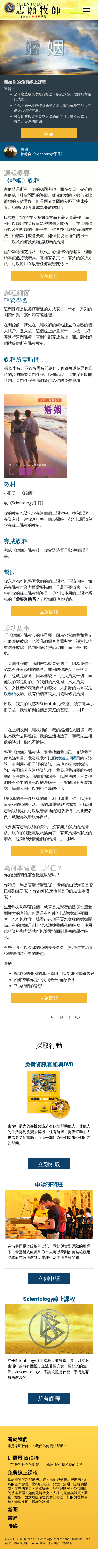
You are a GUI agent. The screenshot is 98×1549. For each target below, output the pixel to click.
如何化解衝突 (39, 1492)
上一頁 (58, 1017)
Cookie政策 (37, 1543)
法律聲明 (66, 1543)
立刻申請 (49, 1278)
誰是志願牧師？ (20, 1445)
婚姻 (17, 1497)
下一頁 (73, 1017)
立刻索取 (49, 1164)
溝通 (66, 1483)
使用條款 (53, 1543)
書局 (13, 1517)
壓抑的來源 (41, 1483)
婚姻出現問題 (68, 758)
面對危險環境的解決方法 (44, 1497)
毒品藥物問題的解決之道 (27, 1479)
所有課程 (49, 1398)
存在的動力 (23, 1488)
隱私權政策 (21, 1543)
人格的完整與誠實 (67, 1492)
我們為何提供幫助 (49, 1445)
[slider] (44, 71)
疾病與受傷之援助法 (65, 1479)
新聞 (13, 1509)
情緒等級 (42, 1488)
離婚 (12, 693)
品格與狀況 (61, 1488)
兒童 (56, 1483)
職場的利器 (40, 1501)
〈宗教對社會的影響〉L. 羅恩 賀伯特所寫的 (45, 1464)
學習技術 (21, 1501)
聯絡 (13, 1526)
